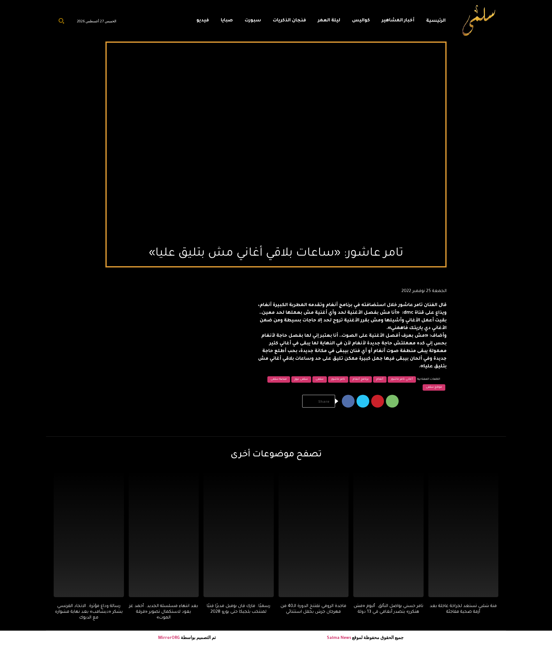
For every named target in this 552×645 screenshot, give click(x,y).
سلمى (320, 379)
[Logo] (479, 21)
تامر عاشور (338, 379)
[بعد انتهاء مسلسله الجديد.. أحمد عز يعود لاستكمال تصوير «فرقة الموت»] (164, 534)
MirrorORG (169, 638)
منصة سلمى (279, 379)
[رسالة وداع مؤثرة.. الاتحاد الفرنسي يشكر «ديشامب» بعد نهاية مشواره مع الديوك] (89, 534)
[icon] (177, 22)
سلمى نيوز (301, 379)
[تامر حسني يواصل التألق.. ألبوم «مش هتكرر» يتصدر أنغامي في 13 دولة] (388, 534)
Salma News (339, 638)
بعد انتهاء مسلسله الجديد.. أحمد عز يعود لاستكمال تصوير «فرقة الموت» (163, 612)
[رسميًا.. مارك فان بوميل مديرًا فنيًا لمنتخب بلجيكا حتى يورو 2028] (238, 534)
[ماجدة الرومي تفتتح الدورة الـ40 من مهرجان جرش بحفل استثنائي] (314, 534)
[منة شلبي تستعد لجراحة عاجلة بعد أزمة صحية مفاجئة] (463, 534)
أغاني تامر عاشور (402, 379)
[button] (61, 20)
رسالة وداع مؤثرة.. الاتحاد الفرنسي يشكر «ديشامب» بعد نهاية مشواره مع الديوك (89, 612)
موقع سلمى (434, 387)
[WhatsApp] (392, 401)
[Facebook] (348, 401)
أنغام (379, 379)
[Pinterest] (377, 401)
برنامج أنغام (361, 379)
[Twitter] (362, 401)
